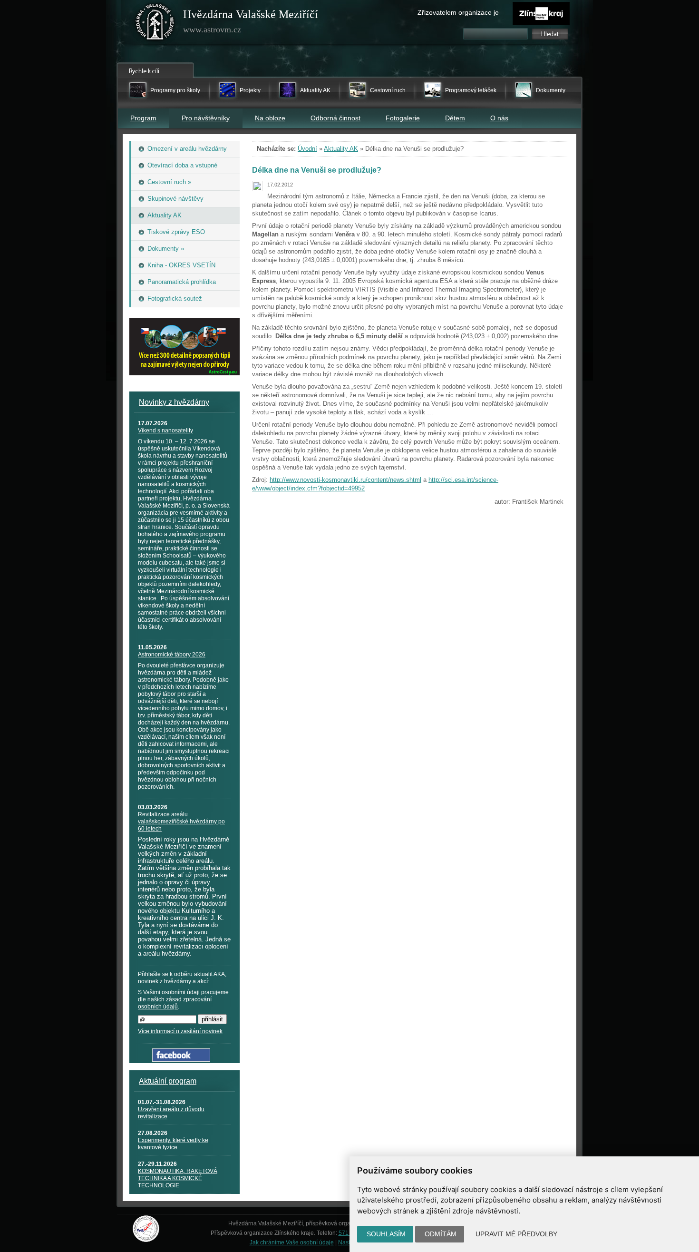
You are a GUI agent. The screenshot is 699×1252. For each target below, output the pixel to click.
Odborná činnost (335, 118)
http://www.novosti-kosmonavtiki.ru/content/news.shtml (345, 479)
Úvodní (307, 148)
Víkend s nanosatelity (165, 430)
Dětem (455, 118)
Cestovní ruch (388, 90)
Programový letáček (470, 90)
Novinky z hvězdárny (174, 402)
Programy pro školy (175, 90)
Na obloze (270, 118)
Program (143, 118)
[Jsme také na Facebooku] (181, 1059)
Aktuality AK (315, 90)
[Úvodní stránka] (155, 24)
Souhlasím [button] (386, 1234)
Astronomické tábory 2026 (171, 654)
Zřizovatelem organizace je (458, 12)
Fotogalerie (403, 118)
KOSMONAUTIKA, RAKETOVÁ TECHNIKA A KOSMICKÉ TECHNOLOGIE (177, 1178)
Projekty (250, 90)
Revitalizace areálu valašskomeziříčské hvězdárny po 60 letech (181, 821)
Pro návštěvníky (206, 118)
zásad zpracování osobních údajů (175, 1003)
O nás (499, 118)
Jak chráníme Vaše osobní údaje (292, 1242)
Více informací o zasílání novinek (180, 1031)
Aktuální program (167, 1081)
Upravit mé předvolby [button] (516, 1234)
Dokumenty (550, 90)
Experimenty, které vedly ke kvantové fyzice (173, 1144)
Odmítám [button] (440, 1234)
